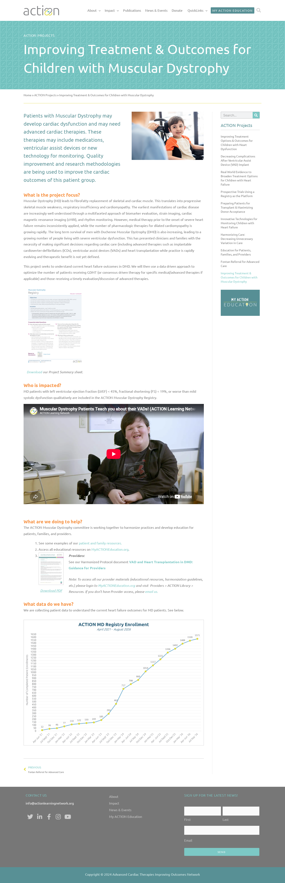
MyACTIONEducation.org (110, 549)
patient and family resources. (100, 543)
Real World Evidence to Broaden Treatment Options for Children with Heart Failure (239, 178)
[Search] (256, 115)
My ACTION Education (125, 816)
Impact (110, 10)
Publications (132, 10)
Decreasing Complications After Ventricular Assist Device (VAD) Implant (238, 160)
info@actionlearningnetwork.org (50, 803)
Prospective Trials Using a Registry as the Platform (237, 194)
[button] (99, 10)
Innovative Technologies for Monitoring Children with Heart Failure (239, 223)
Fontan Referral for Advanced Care (240, 264)
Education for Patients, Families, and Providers (236, 252)
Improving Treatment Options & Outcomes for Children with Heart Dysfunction (237, 142)
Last (226, 819)
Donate (177, 10)
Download (34, 372)
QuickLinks (195, 10)
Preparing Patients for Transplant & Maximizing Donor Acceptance (237, 207)
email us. (151, 591)
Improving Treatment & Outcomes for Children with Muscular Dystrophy (239, 277)
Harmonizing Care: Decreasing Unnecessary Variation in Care (237, 239)
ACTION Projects (45, 95)
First (187, 819)
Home (28, 95)
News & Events (156, 10)
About (92, 10)
